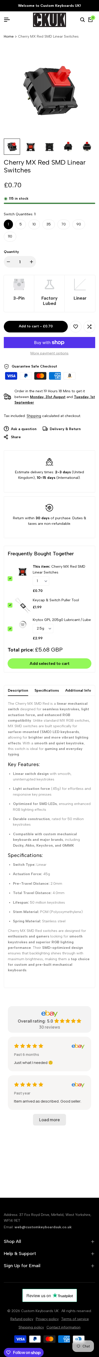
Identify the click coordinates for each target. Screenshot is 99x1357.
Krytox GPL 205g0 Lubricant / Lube (62, 620)
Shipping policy (31, 1327)
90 (78, 224)
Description (18, 690)
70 (63, 224)
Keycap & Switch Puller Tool (56, 600)
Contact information (63, 1327)
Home (9, 36)
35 (48, 224)
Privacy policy (47, 1319)
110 (10, 236)
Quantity (11, 252)
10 (34, 224)
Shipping (34, 416)
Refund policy (21, 1319)
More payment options (49, 353)
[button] (75, 326)
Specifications (47, 690)
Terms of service (75, 1319)
